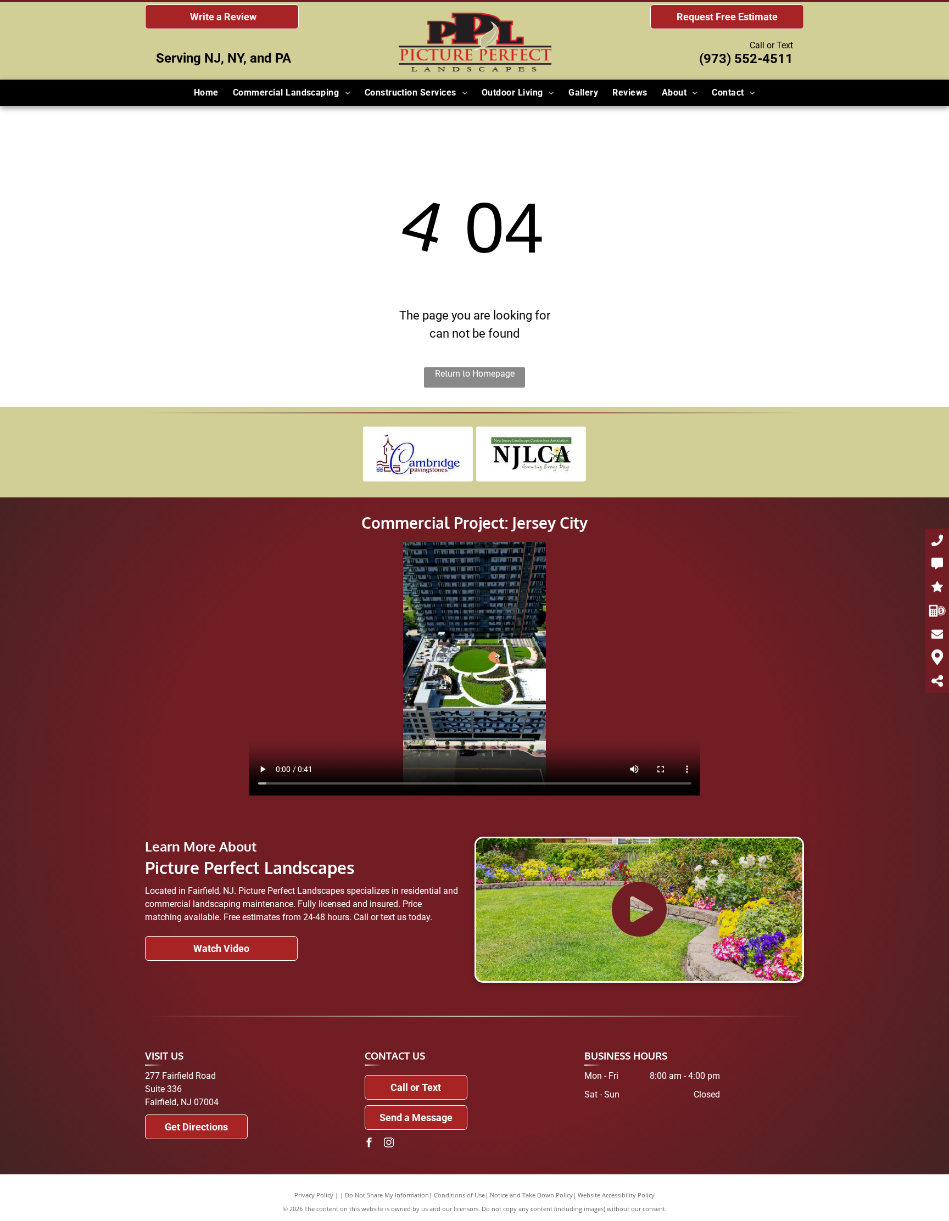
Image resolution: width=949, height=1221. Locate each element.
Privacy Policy (313, 1195)
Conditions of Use (459, 1195)
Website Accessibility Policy (616, 1195)
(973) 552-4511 (746, 58)
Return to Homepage (475, 373)
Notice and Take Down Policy (531, 1195)
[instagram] (389, 1143)
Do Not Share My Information (387, 1195)
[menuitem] (206, 93)
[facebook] (369, 1143)
